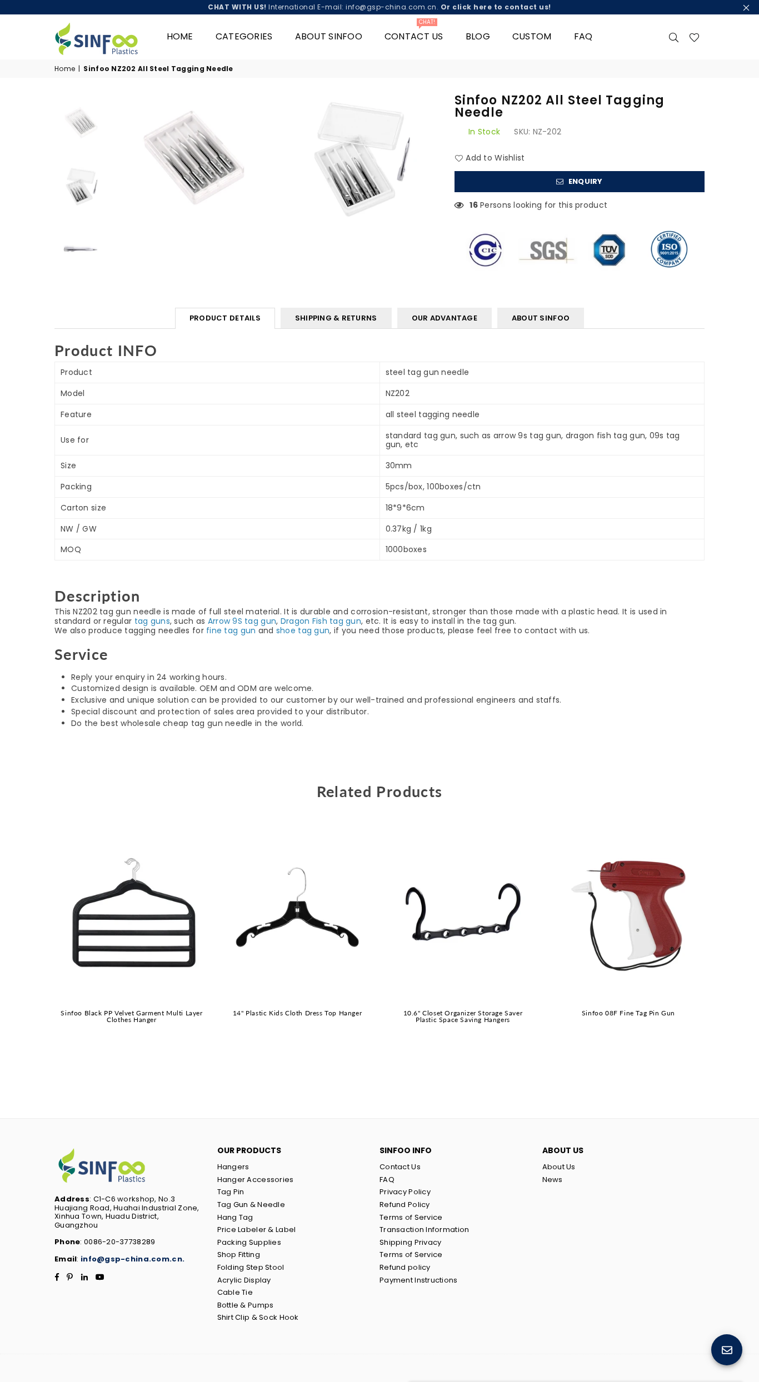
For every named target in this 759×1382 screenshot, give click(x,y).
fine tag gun (231, 630)
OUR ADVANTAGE (444, 318)
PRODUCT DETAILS (225, 318)
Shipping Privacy (410, 1242)
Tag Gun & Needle (251, 1204)
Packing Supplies (249, 1242)
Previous (122, 158)
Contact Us (400, 1166)
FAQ (583, 36)
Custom (532, 36)
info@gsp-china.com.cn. (132, 1259)
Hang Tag (235, 1217)
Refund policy (405, 1267)
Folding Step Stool (250, 1267)
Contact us (414, 32)
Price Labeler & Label (256, 1229)
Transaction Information (424, 1229)
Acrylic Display (244, 1280)
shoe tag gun (302, 630)
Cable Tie (235, 1292)
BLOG (478, 36)
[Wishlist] (694, 36)
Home (180, 36)
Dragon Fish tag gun (321, 621)
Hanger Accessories (255, 1179)
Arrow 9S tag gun (242, 621)
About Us (559, 1166)
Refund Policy (404, 1204)
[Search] (674, 36)
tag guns (152, 621)
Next (428, 158)
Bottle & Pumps (245, 1305)
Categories (244, 36)
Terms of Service (410, 1217)
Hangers (233, 1166)
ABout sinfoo (328, 36)
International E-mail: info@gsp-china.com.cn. (379, 7)
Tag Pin (230, 1191)
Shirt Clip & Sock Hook (258, 1317)
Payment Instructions (418, 1280)
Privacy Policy (405, 1191)
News (552, 1179)
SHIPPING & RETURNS (336, 318)
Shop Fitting (238, 1254)
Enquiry (585, 181)
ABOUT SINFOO (541, 318)
